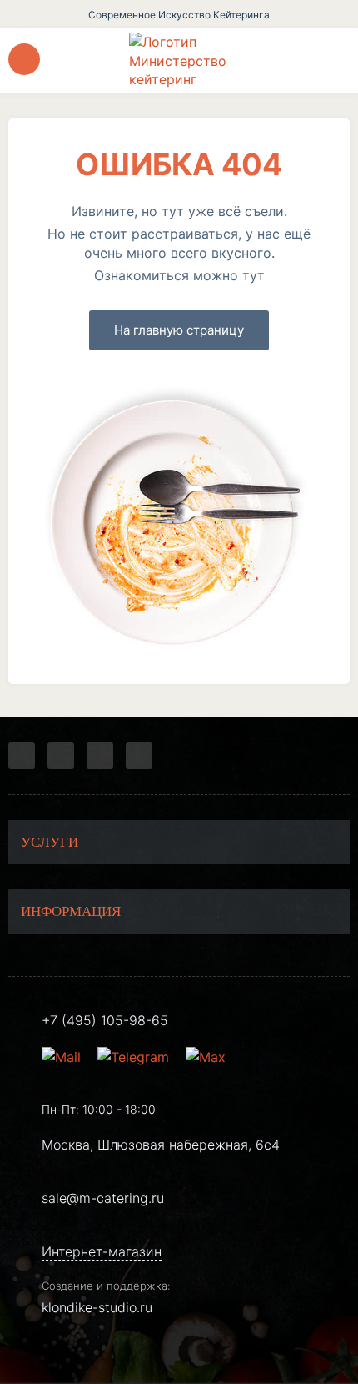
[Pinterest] (139, 755)
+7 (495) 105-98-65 (105, 1020)
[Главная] (179, 60)
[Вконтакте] (60, 755)
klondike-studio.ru (97, 1307)
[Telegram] (21, 755)
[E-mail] (63, 1057)
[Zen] (100, 755)
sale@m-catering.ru (103, 1198)
